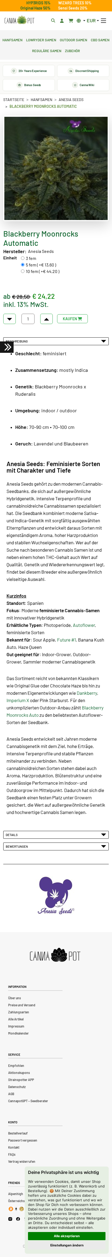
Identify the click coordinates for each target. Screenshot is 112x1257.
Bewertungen (17, 846)
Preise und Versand (21, 1005)
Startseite (13, 99)
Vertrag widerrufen (21, 1161)
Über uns (14, 998)
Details (12, 835)
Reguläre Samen (46, 50)
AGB (11, 1093)
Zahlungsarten (18, 1012)
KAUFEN (70, 318)
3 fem (31, 258)
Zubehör (72, 50)
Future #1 (66, 639)
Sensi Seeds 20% (73, 8)
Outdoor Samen (73, 39)
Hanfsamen (12, 39)
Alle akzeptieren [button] (67, 1236)
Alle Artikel (16, 1019)
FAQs (11, 1154)
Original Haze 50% (35, 8)
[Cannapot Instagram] (10, 1219)
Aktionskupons (19, 1072)
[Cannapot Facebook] (18, 1219)
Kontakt (13, 1147)
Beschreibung (17, 341)
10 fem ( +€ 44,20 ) (42, 271)
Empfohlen (16, 1065)
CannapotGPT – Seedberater (28, 1100)
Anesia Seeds (71, 99)
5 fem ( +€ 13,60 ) (41, 264)
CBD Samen (100, 39)
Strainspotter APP (21, 1079)
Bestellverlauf (18, 1133)
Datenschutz (17, 1086)
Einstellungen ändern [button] (66, 1245)
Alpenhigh (15, 1193)
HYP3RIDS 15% (38, 3)
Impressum (16, 1026)
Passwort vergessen (22, 1140)
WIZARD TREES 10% (75, 3)
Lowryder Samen (41, 39)
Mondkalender (18, 1033)
